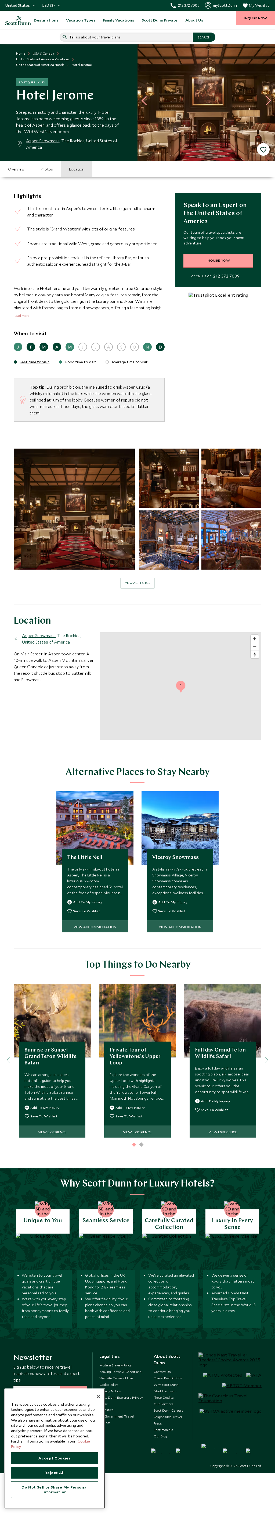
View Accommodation (95, 927)
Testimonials (163, 1429)
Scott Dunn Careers (168, 1410)
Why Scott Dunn (166, 1384)
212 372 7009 (226, 276)
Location (76, 169)
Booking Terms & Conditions (120, 1371)
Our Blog (160, 1436)
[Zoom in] (255, 639)
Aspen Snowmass (43, 140)
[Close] (98, 1396)
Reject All (55, 1472)
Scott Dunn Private (160, 20)
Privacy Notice (110, 1391)
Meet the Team (165, 1391)
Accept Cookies (54, 1458)
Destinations (46, 20)
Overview (16, 169)
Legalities (106, 1410)
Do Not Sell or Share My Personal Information (54, 1489)
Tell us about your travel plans (95, 37)
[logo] (15, 20)
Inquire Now (218, 260)
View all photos (137, 583)
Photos (47, 169)
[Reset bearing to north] (255, 654)
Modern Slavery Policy (115, 1365)
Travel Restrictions (168, 1378)
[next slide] (266, 100)
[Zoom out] (255, 647)
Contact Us (162, 1371)
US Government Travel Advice (116, 1419)
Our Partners (163, 1404)
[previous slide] (146, 100)
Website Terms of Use (116, 1378)
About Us (194, 20)
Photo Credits (164, 1397)
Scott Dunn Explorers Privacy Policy (121, 1400)
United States (17, 5)
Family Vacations (118, 20)
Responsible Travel (168, 1417)
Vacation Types (80, 20)
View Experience (52, 1132)
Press (158, 1423)
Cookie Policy (108, 1384)
